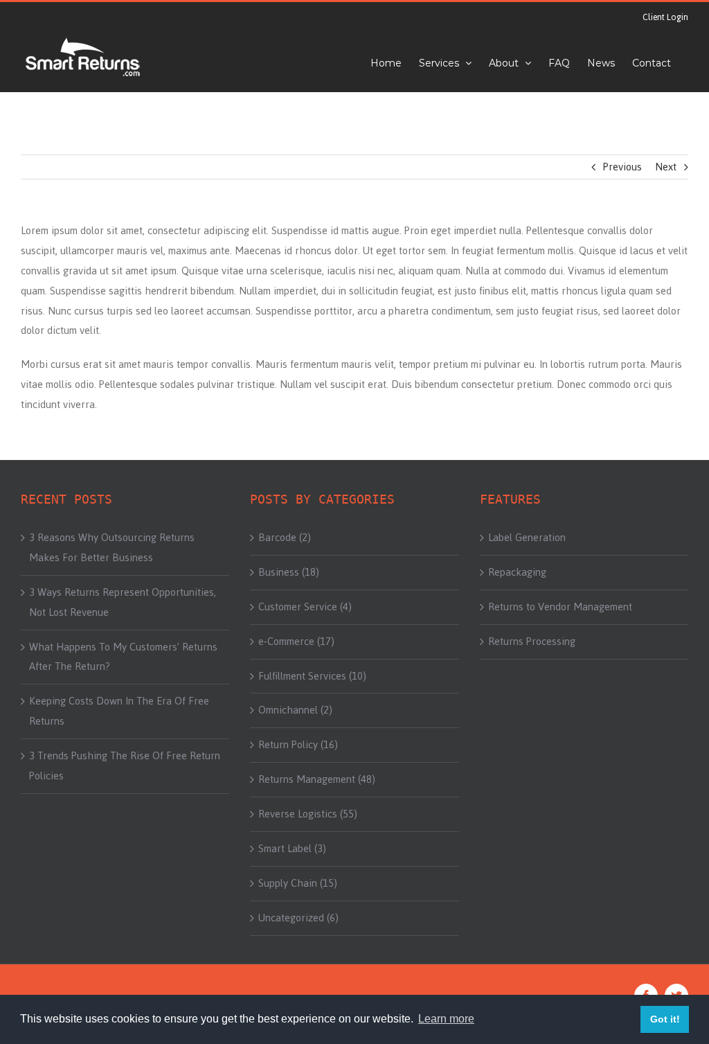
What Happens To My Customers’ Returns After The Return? (123, 657)
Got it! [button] (665, 1019)
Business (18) (288, 572)
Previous (622, 167)
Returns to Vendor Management (560, 607)
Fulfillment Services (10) (312, 676)
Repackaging (517, 572)
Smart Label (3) (292, 848)
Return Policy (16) (298, 744)
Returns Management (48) (316, 779)
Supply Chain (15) (297, 883)
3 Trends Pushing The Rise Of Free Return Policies (124, 766)
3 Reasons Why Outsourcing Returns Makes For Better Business (112, 547)
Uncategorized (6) (298, 918)
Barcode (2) (284, 537)
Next (665, 167)
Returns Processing (531, 641)
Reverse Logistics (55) (307, 814)
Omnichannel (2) (295, 710)
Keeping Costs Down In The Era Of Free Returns (119, 711)
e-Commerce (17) (296, 641)
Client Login (665, 17)
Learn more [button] (446, 1019)
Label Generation (527, 537)
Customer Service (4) (305, 607)
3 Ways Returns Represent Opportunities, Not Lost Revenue (122, 602)
